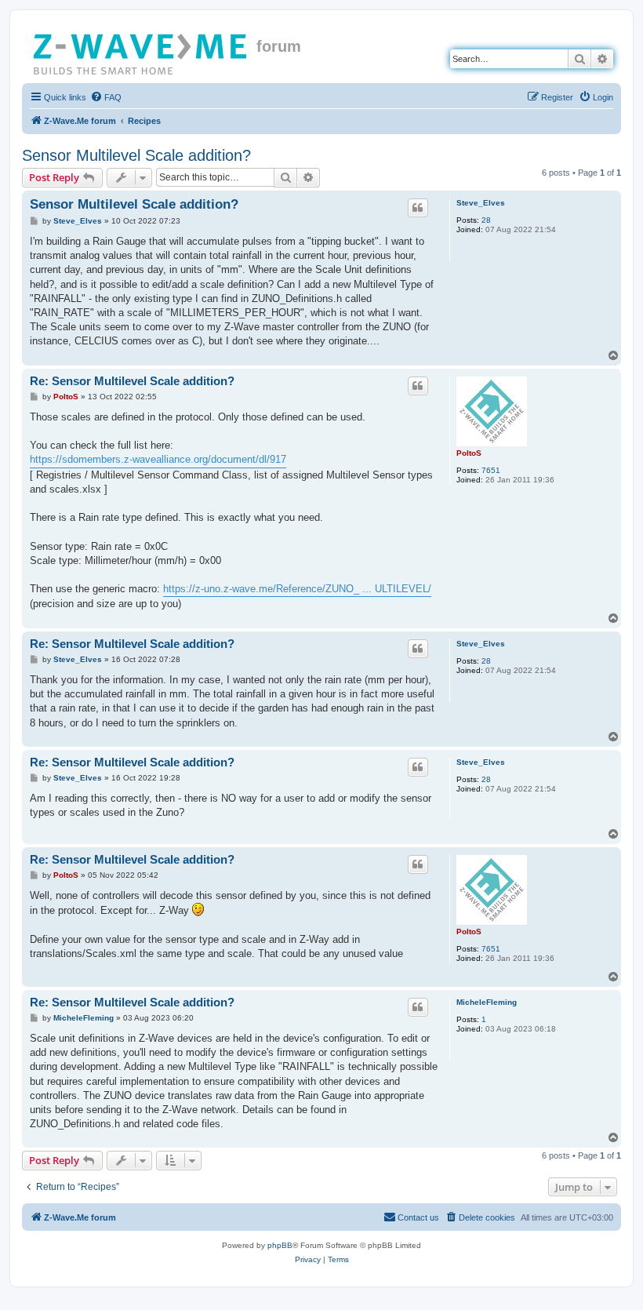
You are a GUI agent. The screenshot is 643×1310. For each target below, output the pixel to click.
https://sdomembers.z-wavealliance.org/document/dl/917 (158, 459)
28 (486, 220)
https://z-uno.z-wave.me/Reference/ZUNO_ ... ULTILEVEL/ (297, 589)
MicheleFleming (486, 1002)
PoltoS (468, 453)
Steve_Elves (480, 202)
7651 (490, 470)
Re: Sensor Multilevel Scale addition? (132, 381)
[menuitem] (106, 97)
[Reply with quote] (418, 207)
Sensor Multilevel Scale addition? (136, 155)
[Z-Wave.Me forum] (141, 51)
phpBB (279, 1245)
